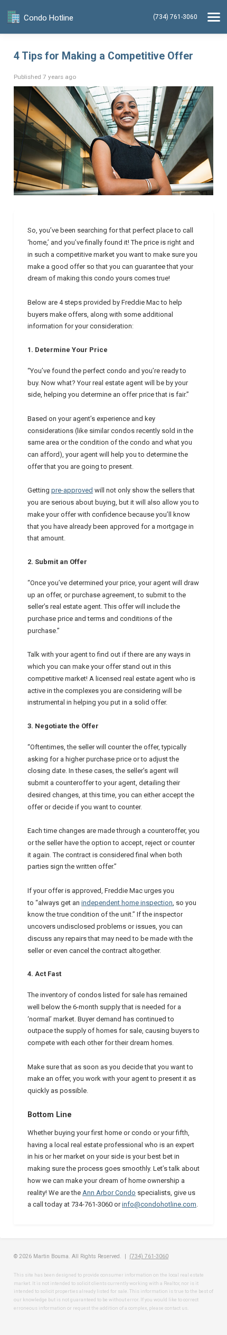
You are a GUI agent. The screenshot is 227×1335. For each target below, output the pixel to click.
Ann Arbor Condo (109, 1193)
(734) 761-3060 (175, 17)
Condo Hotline (48, 18)
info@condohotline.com (159, 1204)
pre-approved (72, 490)
